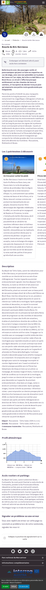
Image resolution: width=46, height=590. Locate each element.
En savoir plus (23, 586)
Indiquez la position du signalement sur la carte (25, 467)
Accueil (7, 40)
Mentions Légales (23, 511)
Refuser (14, 586)
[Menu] (43, 2)
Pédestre (16, 40)
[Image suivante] (43, 17)
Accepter (5, 586)
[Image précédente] (3, 17)
